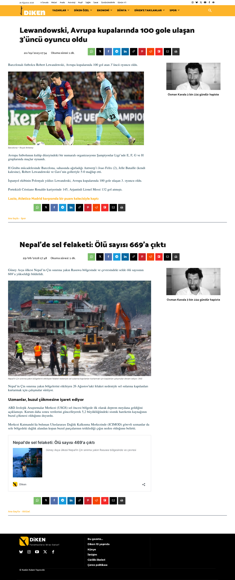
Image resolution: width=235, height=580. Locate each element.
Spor (23, 218)
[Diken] (32, 10)
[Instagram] (192, 3)
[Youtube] (205, 3)
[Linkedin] (125, 51)
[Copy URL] (133, 51)
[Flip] (159, 51)
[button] (210, 10)
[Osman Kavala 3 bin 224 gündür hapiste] (193, 76)
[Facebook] (209, 3)
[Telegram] (116, 51)
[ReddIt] (150, 51)
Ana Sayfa (13, 218)
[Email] (167, 51)
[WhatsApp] (91, 51)
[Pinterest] (142, 51)
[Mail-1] (213, 3)
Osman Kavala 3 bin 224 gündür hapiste (193, 94)
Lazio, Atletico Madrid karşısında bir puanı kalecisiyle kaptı (53, 199)
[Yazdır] (176, 51)
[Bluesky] (197, 3)
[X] (100, 51)
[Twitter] (201, 3)
